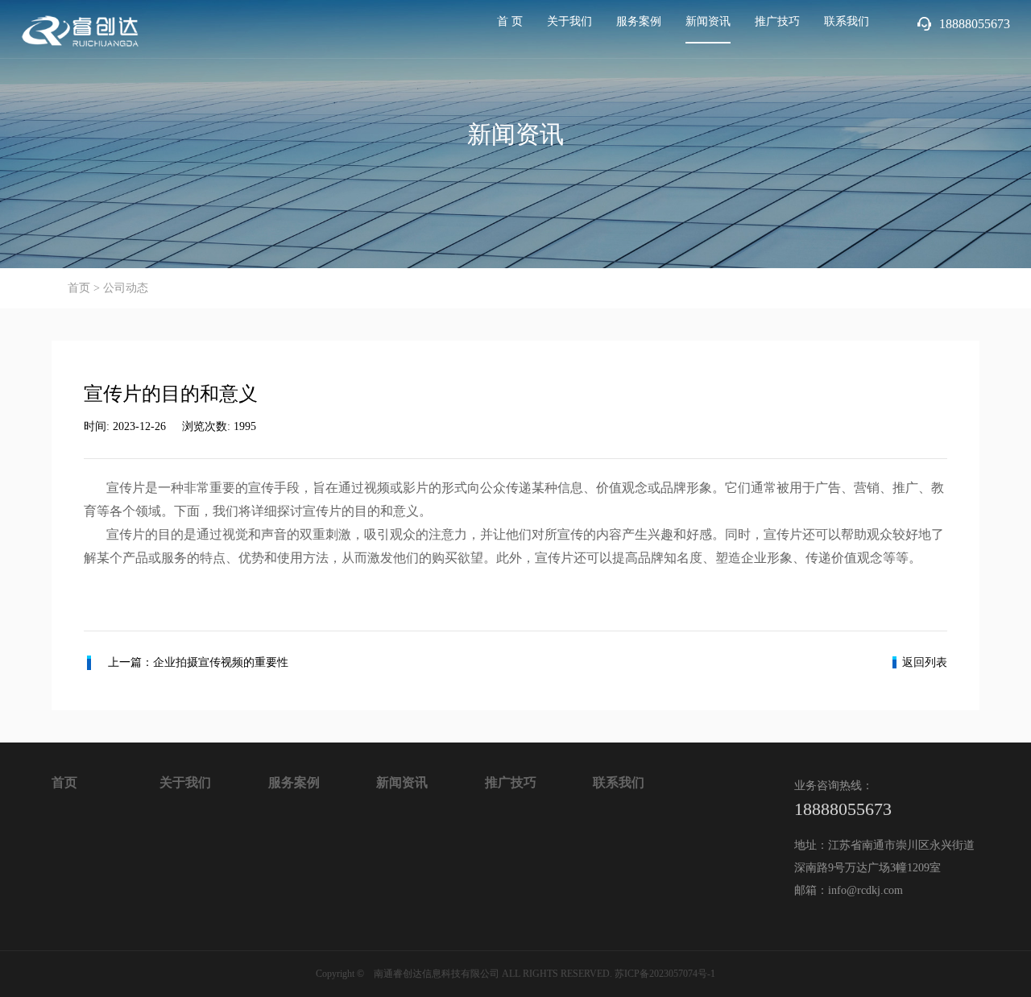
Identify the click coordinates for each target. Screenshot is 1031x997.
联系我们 (846, 21)
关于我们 (569, 21)
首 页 (510, 21)
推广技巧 (777, 21)
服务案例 (638, 21)
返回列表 (924, 662)
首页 (79, 288)
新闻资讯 (708, 21)
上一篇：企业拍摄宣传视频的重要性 (198, 662)
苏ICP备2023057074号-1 (665, 973)
